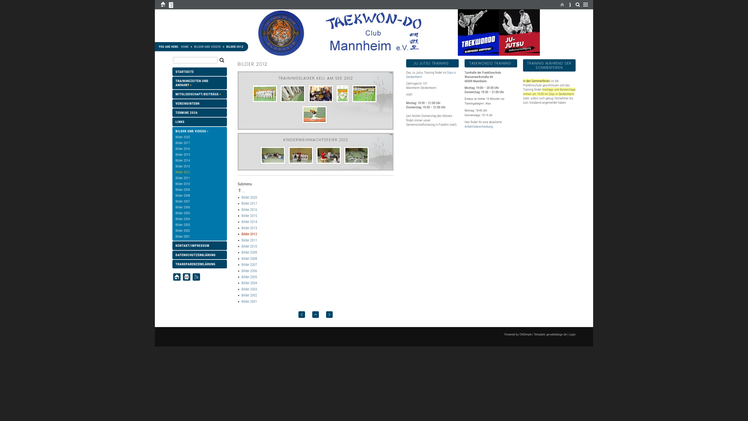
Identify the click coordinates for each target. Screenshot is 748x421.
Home (185, 47)
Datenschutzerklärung (196, 255)
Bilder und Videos (207, 47)
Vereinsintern (187, 103)
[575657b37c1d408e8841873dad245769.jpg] (293, 102)
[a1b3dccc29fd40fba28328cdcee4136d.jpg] (343, 102)
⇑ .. (241, 190)
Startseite (185, 72)
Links (180, 122)
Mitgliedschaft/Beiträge (197, 94)
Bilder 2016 (249, 210)
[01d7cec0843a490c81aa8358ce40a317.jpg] (266, 102)
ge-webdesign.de (556, 334)
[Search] (578, 4)
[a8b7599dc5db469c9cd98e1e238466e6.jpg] (365, 102)
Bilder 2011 (249, 240)
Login (572, 334)
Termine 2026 (187, 113)
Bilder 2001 (249, 301)
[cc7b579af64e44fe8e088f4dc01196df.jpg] (315, 123)
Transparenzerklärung (195, 264)
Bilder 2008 (249, 258)
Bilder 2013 (249, 228)
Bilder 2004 (249, 283)
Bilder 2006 (249, 271)
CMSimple (526, 334)
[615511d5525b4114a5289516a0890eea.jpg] (321, 102)
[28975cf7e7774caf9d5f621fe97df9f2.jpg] (329, 163)
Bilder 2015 (249, 216)
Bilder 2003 (249, 289)
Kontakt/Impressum (192, 246)
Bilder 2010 (249, 246)
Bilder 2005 (249, 277)
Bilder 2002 (249, 295)
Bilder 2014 (249, 222)
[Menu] (585, 4)
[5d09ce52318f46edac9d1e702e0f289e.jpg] (273, 163)
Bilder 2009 (249, 252)
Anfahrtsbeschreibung (479, 126)
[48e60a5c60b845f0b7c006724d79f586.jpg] (301, 163)
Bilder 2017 (249, 203)
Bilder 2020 (249, 197)
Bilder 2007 (249, 265)
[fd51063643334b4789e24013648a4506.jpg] (357, 163)
